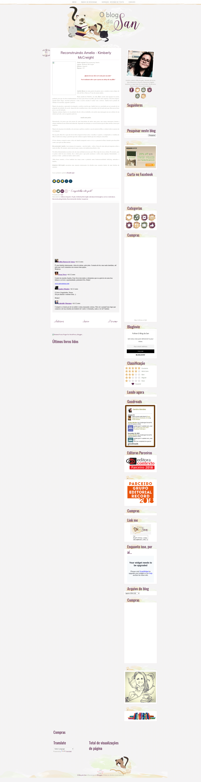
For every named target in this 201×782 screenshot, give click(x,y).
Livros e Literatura (109, 197)
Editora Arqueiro (66, 197)
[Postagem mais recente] (59, 325)
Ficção (74, 197)
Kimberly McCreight (82, 197)
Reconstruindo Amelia (74, 199)
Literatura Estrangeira (96, 197)
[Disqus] (86, 230)
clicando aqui (70, 173)
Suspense (85, 199)
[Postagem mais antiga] (112, 325)
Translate (69, 751)
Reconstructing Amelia (59, 199)
